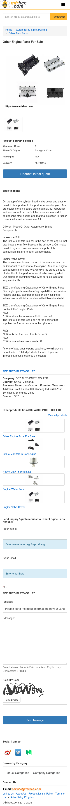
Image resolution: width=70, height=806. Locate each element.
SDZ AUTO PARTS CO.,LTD (19, 371)
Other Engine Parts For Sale (19, 436)
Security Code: (11, 680)
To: (5, 587)
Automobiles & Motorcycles (31, 29)
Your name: (10, 528)
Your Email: (10, 558)
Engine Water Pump (14, 489)
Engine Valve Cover (14, 507)
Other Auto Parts (18, 33)
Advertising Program (22, 797)
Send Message (35, 720)
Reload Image (11, 699)
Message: (9, 618)
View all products (57, 415)
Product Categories (16, 773)
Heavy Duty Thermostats (17, 471)
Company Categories (46, 773)
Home (8, 29)
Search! (59, 16)
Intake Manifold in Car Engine (19, 454)
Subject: (8, 601)
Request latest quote (35, 173)
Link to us (8, 793)
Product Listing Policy (41, 793)
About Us (21, 793)
